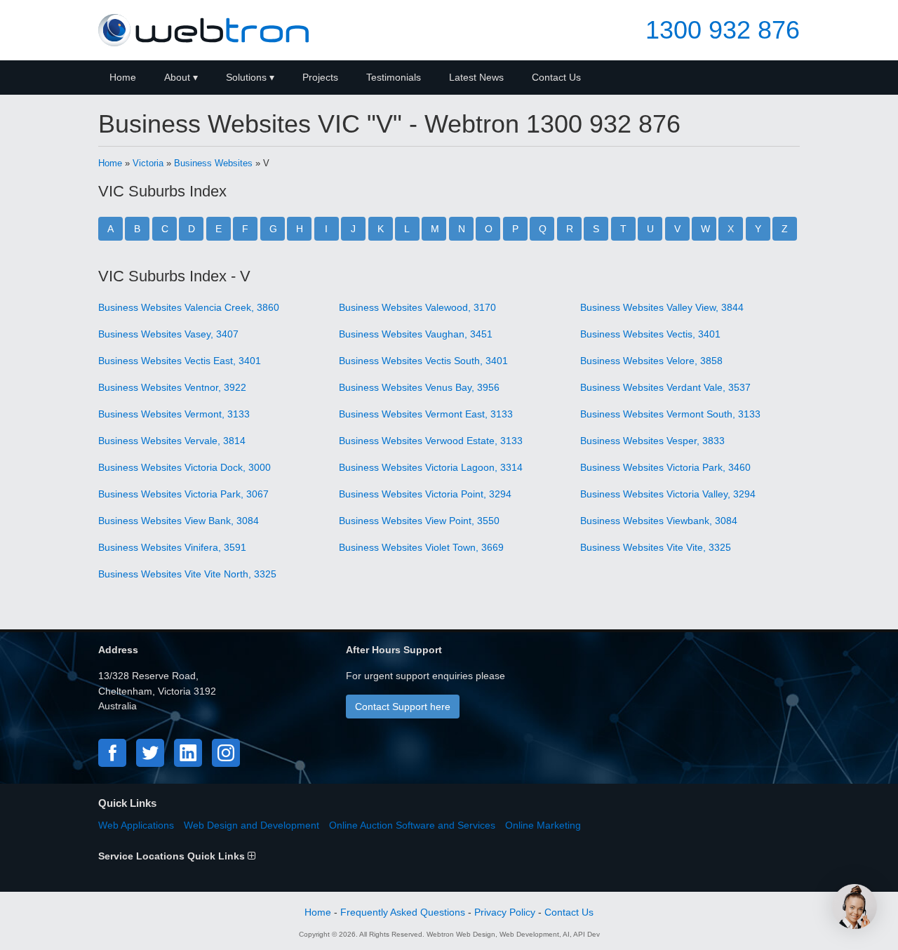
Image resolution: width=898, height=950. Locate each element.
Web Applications (136, 825)
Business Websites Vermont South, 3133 (670, 414)
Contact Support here (402, 706)
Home (122, 77)
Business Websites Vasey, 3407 (168, 334)
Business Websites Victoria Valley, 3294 (668, 494)
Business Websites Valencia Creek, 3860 (188, 307)
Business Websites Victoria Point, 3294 (425, 494)
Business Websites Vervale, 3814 (172, 440)
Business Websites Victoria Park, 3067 (183, 494)
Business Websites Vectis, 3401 (650, 334)
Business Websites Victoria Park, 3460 (665, 467)
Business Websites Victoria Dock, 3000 (184, 467)
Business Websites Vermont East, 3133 (426, 414)
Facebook (112, 753)
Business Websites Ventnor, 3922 (172, 387)
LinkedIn (188, 753)
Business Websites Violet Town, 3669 (421, 547)
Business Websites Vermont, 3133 (174, 414)
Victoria (148, 163)
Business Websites (213, 163)
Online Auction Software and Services (412, 825)
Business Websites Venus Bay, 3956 (419, 387)
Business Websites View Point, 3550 (419, 520)
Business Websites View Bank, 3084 (178, 520)
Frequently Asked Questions (402, 912)
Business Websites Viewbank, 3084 (658, 520)
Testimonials (393, 77)
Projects (320, 77)
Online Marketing (543, 825)
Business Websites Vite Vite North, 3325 (187, 574)
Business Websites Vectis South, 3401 (423, 360)
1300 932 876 (722, 30)
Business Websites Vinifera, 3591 (172, 547)
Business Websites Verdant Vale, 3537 (665, 387)
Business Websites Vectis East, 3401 (179, 360)
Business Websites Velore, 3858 (651, 360)
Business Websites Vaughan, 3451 (415, 334)
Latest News (476, 77)
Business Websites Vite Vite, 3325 (655, 547)
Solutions (246, 77)
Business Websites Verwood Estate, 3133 (431, 440)
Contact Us (556, 77)
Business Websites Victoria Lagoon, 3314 (431, 467)
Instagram (226, 753)
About (177, 77)
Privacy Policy (504, 912)
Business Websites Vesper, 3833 (652, 440)
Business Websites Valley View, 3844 (662, 307)
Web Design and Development (251, 825)
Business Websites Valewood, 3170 (417, 307)
